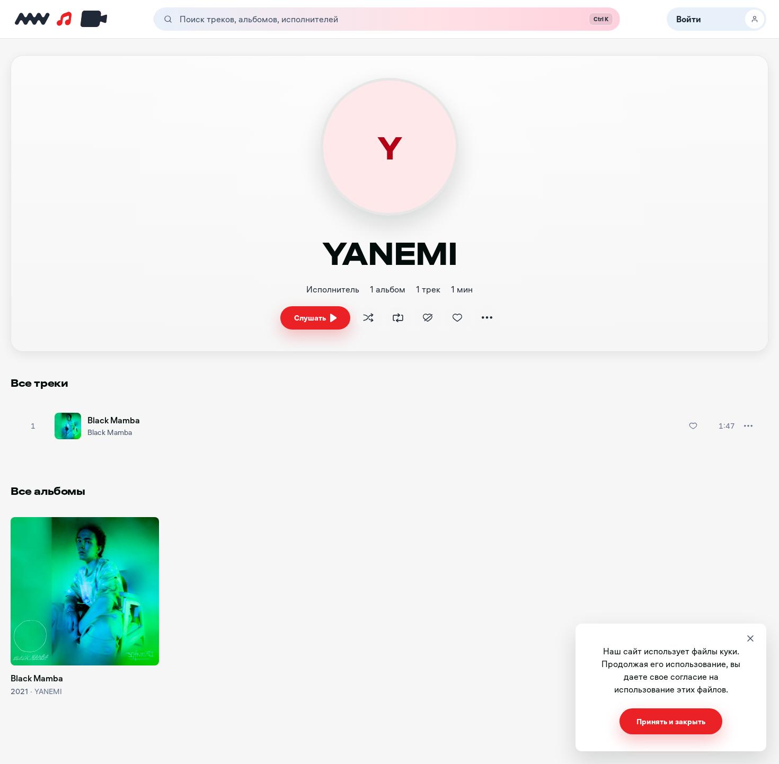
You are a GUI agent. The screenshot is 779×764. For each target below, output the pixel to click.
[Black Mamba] (85, 591)
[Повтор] (398, 318)
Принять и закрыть (670, 721)
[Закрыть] (750, 638)
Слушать (310, 317)
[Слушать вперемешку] (368, 318)
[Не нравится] (427, 318)
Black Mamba (113, 420)
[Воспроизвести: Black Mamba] (33, 426)
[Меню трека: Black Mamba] (748, 426)
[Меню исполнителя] (487, 318)
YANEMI (48, 691)
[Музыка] (64, 19)
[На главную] (32, 19)
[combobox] (371, 19)
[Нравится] (457, 318)
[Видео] (91, 19)
